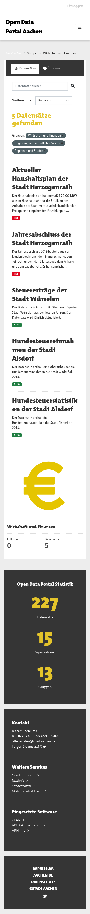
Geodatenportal (24, 775)
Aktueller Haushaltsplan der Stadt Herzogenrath (42, 178)
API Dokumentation (27, 825)
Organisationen (45, 652)
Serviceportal (22, 786)
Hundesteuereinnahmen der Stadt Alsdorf (43, 350)
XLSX (17, 325)
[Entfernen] (62, 135)
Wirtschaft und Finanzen (59, 53)
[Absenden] (73, 86)
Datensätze (27, 68)
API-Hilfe (19, 830)
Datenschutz (43, 881)
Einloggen (75, 6)
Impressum (43, 868)
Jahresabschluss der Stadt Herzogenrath (42, 238)
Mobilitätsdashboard (27, 791)
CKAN (16, 820)
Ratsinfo (18, 780)
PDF (16, 218)
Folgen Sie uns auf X (27, 746)
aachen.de (43, 875)
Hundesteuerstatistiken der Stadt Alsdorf (45, 405)
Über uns (54, 68)
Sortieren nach (23, 100)
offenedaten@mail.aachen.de (33, 741)
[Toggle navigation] (79, 27)
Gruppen (32, 53)
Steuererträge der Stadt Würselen (39, 294)
